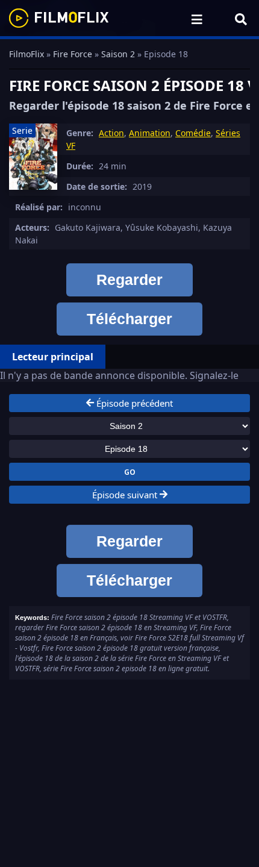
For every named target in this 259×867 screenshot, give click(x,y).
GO (130, 471)
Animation (149, 133)
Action (111, 133)
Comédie (193, 133)
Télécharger (129, 318)
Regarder (129, 279)
